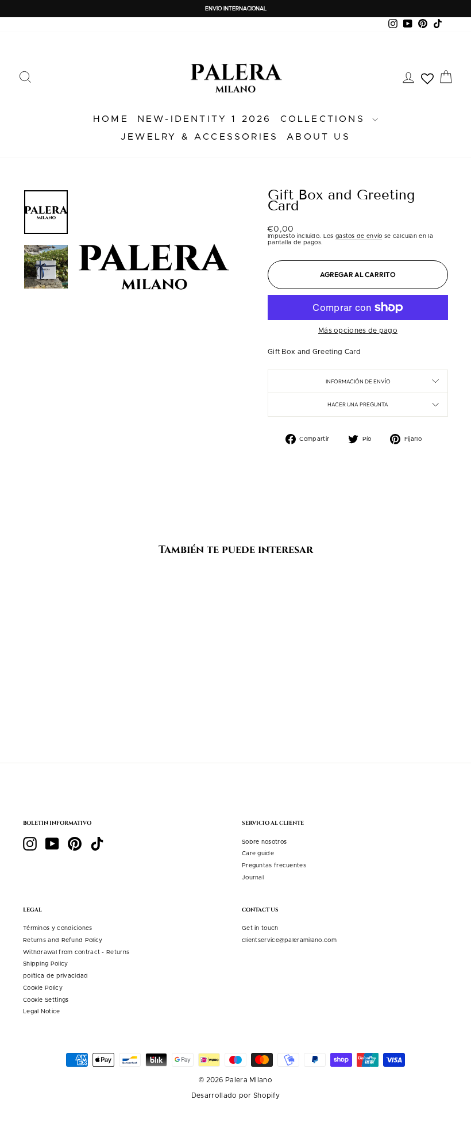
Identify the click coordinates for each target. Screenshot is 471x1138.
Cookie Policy (43, 988)
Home (111, 119)
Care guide (258, 853)
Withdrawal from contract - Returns (76, 952)
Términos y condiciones (57, 928)
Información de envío (358, 381)
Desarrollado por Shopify (235, 1095)
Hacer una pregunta (357, 404)
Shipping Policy (45, 964)
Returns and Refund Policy (63, 940)
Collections (324, 119)
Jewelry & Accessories (199, 136)
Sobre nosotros (264, 842)
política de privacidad (55, 976)
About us (318, 136)
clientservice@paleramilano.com (289, 940)
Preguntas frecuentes (274, 865)
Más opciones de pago (357, 330)
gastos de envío (359, 236)
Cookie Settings (46, 1000)
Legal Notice (41, 1011)
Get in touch (260, 928)
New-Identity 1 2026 (204, 119)
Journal (253, 878)
